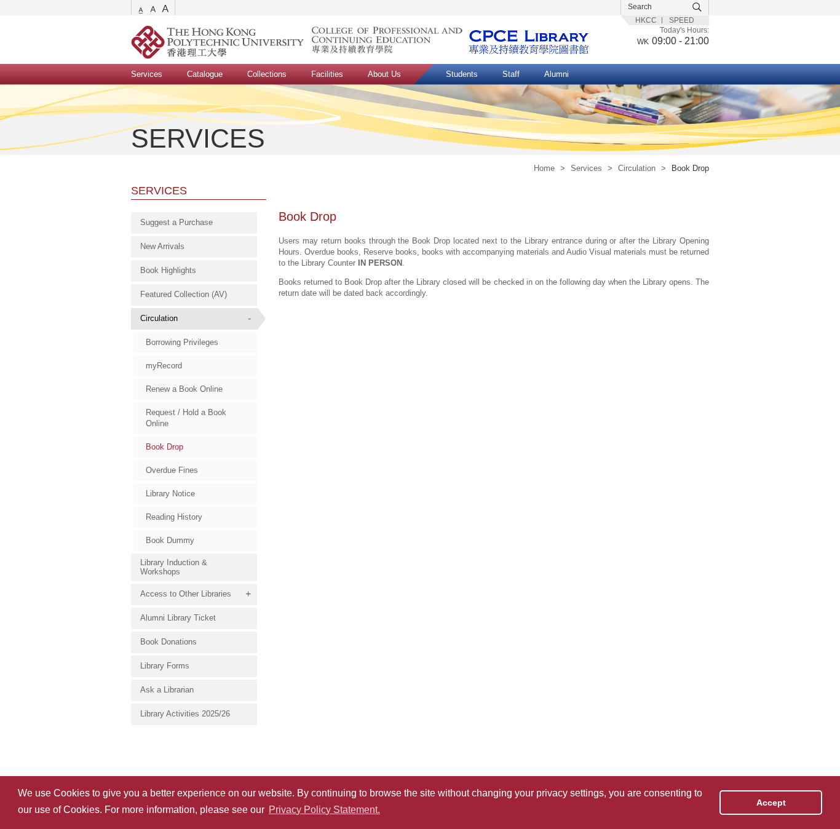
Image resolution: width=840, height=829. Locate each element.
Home (544, 168)
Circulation (637, 168)
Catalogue (205, 74)
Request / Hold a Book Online (186, 418)
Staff (511, 74)
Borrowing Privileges (182, 342)
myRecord (164, 365)
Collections (267, 74)
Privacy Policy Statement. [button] (324, 809)
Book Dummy (170, 540)
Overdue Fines (172, 470)
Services (146, 74)
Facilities (327, 74)
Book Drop (164, 446)
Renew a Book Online (184, 389)
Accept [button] (771, 802)
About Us (384, 74)
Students (462, 74)
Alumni (556, 74)
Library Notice (170, 493)
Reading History (174, 517)
